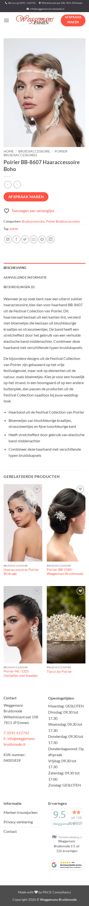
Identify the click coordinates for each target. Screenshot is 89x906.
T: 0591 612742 (16, 733)
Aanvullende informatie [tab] (25, 277)
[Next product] (7, 184)
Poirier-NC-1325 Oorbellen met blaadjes (21, 673)
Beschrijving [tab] (15, 268)
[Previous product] (17, 184)
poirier (14, 229)
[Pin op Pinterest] (42, 239)
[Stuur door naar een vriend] (33, 239)
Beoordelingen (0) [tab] (19, 287)
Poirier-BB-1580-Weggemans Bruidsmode (65, 572)
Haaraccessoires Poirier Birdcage (21, 572)
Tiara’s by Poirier (59, 671)
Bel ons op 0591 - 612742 (21, 3)
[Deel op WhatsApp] (8, 239)
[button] (6, 20)
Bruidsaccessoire (34, 151)
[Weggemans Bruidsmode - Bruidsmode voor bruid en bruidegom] (35, 20)
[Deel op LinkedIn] (51, 239)
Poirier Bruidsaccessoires (35, 153)
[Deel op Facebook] (16, 239)
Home (9, 151)
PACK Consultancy (57, 892)
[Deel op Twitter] (25, 239)
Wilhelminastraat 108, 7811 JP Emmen (62, 3)
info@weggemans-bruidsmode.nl (46, 9)
